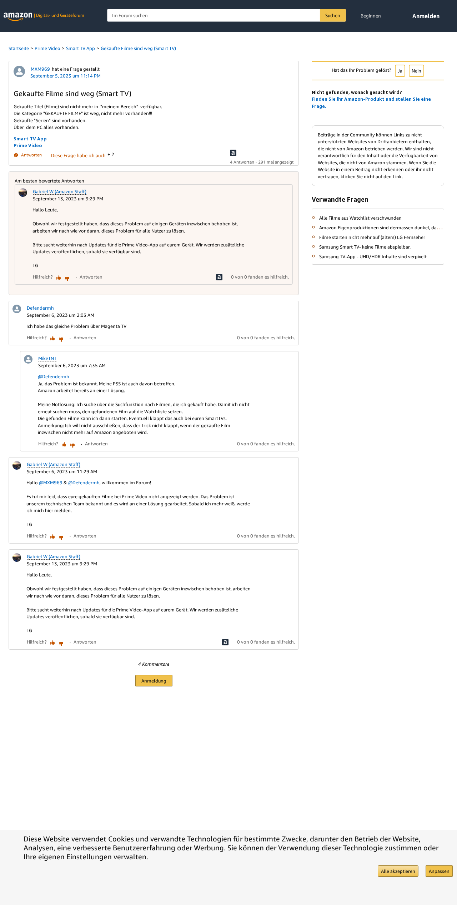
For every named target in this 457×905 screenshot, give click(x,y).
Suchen (332, 15)
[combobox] (226, 15)
